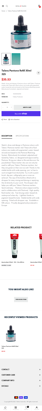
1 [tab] (20, 49)
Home (3, 11)
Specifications (22, 136)
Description (7, 136)
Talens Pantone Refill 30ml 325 (10, 347)
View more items (21, 299)
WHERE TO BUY (6, 265)
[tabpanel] (21, 32)
